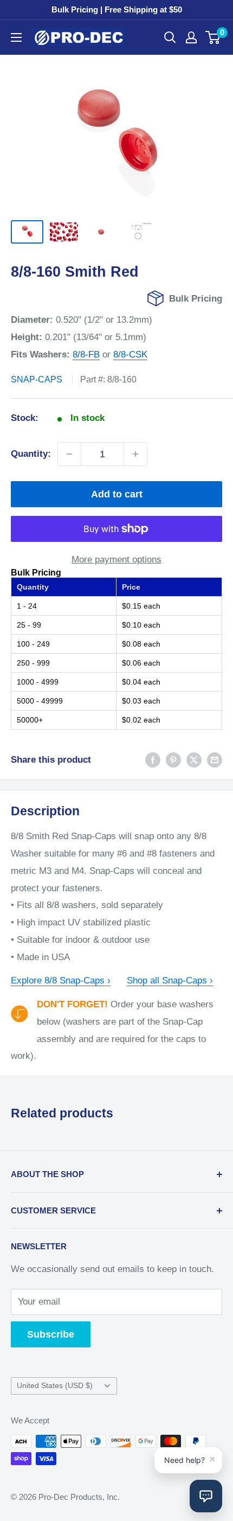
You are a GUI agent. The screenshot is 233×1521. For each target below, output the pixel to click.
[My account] (191, 37)
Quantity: (31, 454)
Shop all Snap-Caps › (170, 980)
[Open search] (170, 37)
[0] (213, 37)
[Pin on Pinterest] (173, 760)
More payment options (116, 559)
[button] (206, 1496)
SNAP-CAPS (36, 379)
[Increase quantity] (135, 454)
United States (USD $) (55, 1385)
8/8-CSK (130, 354)
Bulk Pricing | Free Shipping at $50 (116, 9)
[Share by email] (214, 760)
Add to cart (117, 494)
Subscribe (50, 1334)
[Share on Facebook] (152, 760)
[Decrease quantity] (69, 454)
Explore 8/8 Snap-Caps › (61, 980)
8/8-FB (86, 354)
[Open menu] (16, 37)
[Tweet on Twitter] (194, 760)
